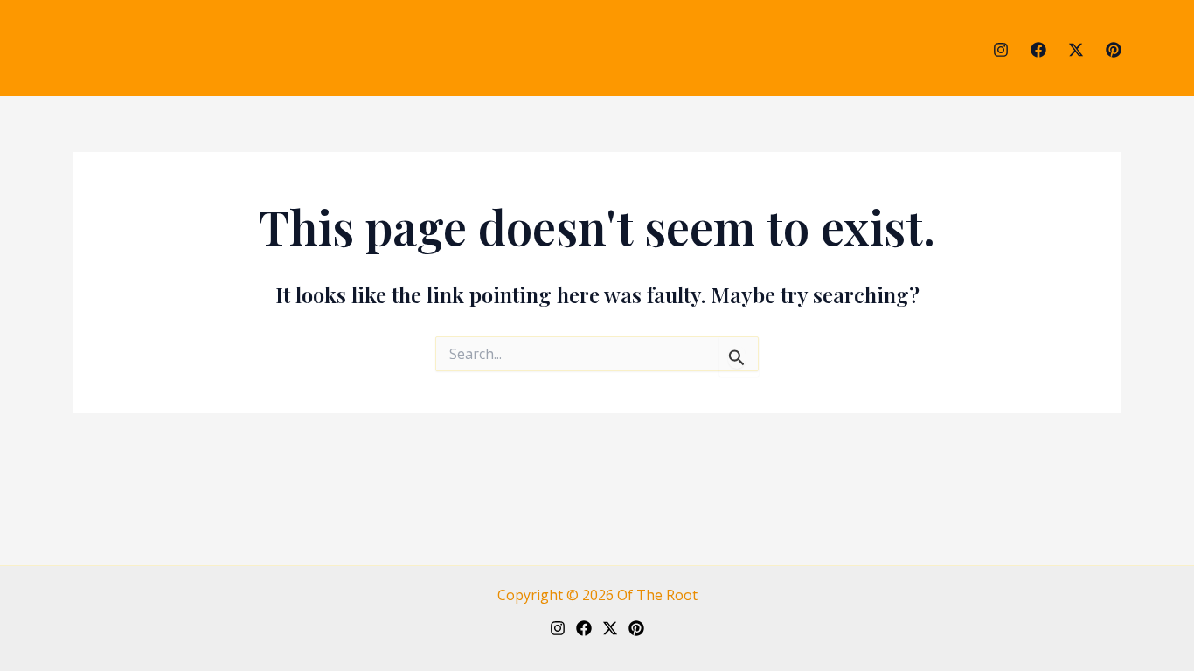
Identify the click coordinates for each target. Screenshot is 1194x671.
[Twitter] (1076, 50)
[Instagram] (1001, 50)
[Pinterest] (1113, 50)
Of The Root (657, 595)
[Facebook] (1038, 50)
